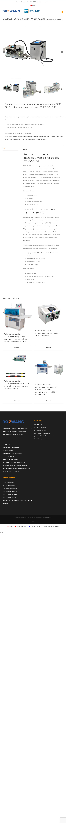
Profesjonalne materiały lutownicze (13, 500)
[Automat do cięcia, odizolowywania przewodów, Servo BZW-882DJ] (48, 315)
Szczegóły (17, 347)
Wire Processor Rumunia (10, 488)
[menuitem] (33, 5)
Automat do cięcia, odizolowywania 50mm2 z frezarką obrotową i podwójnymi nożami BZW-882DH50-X (46, 390)
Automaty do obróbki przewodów (21, 133)
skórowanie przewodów (39, 139)
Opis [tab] (4, 148)
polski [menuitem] (11, 526)
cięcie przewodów (18, 136)
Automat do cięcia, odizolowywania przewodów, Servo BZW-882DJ (47, 332)
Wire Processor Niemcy (10, 491)
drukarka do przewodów (31, 136)
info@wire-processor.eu (44, 1)
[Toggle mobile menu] (62, 12)
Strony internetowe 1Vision (45, 517)
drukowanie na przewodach (47, 136)
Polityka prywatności (9, 485)
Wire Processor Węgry (9, 497)
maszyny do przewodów (24, 139)
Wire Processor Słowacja (10, 494)
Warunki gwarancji (8, 483)
